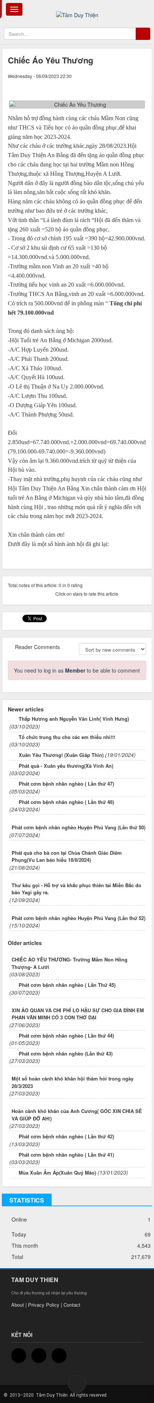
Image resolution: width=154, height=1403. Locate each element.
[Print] (128, 83)
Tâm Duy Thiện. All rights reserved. (71, 1395)
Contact (72, 1304)
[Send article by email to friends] (115, 83)
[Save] (140, 83)
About (17, 1304)
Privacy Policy (43, 1304)
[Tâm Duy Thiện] (77, 10)
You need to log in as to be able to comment (77, 670)
